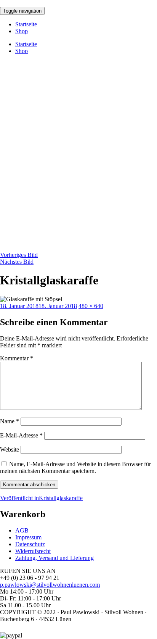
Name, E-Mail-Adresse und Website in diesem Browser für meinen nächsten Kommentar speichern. (75, 467)
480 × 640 (90, 306)
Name (9, 421)
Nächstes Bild (17, 261)
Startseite (26, 24)
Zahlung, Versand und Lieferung (54, 558)
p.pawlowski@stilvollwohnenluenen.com (50, 584)
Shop (21, 31)
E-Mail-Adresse (21, 435)
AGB (22, 530)
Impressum (28, 537)
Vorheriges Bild (19, 255)
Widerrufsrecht (33, 551)
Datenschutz (30, 544)
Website (9, 449)
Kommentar (16, 358)
